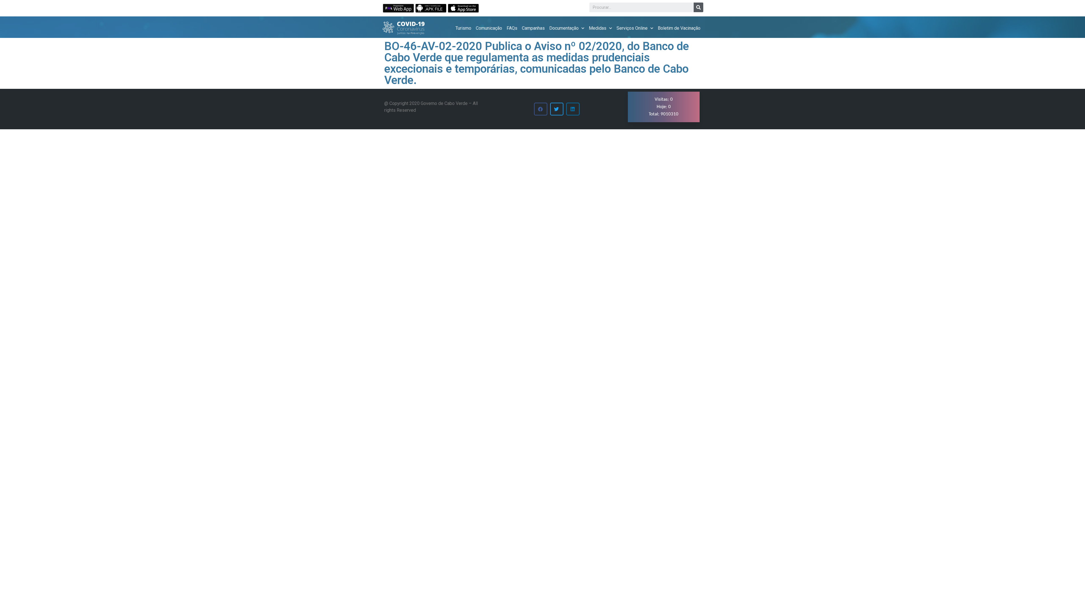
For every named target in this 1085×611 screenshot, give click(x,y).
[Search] (698, 7)
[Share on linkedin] (573, 109)
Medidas (597, 28)
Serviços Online (632, 28)
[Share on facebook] (540, 109)
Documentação (564, 28)
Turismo (463, 28)
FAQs (512, 28)
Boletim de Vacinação (679, 28)
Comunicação (489, 28)
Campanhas (533, 28)
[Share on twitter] (556, 109)
